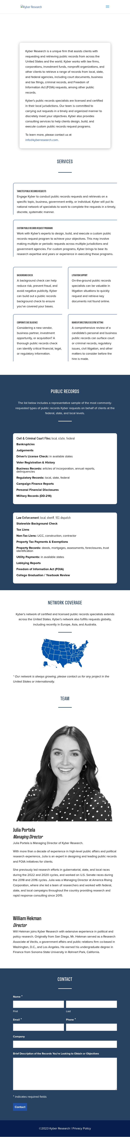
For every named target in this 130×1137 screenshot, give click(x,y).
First (15, 1011)
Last (68, 1011)
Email (17, 1019)
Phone (71, 1019)
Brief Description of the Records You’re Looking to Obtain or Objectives (56, 1053)
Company (19, 1036)
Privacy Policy (81, 1128)
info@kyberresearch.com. (42, 140)
